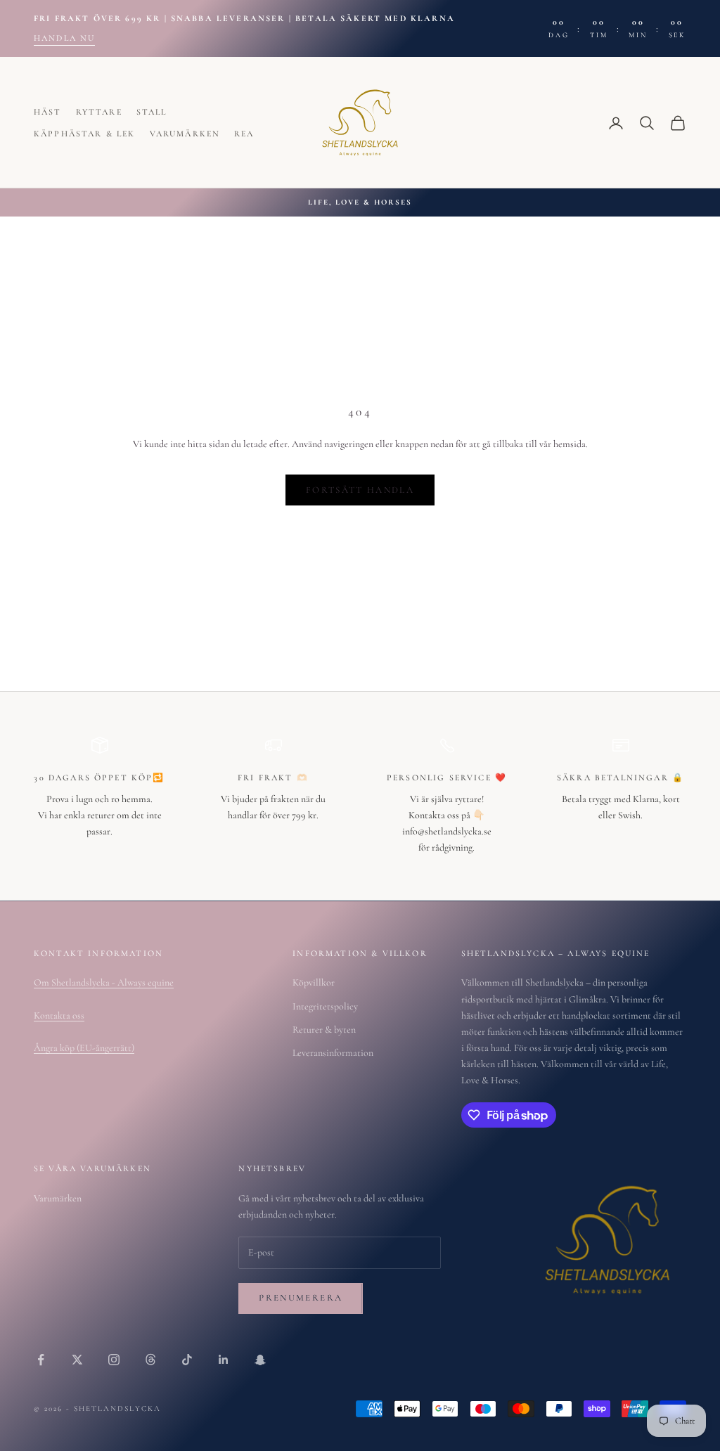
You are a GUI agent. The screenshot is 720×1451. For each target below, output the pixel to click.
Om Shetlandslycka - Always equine (104, 982)
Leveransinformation (332, 1053)
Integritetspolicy (325, 1006)
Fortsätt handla (360, 490)
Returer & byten (324, 1030)
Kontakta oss (59, 1015)
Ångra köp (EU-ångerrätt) (84, 1048)
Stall (151, 112)
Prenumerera (300, 1297)
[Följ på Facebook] (41, 1360)
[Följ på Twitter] (77, 1360)
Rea (244, 133)
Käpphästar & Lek (85, 133)
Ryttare (99, 112)
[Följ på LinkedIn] (224, 1360)
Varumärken (185, 133)
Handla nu (64, 38)
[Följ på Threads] (150, 1360)
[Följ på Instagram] (114, 1360)
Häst (48, 112)
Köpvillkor (313, 982)
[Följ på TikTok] (187, 1360)
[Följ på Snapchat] (260, 1360)
